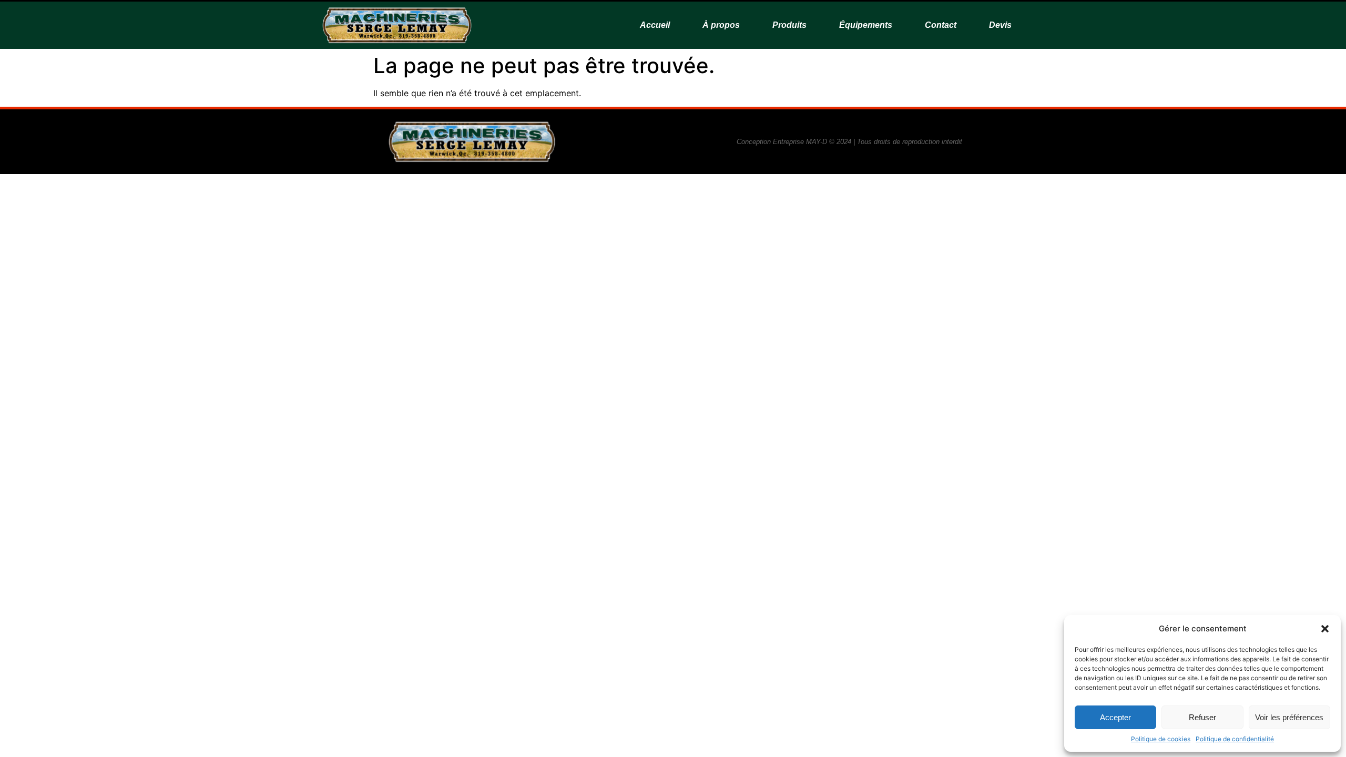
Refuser (1202, 717)
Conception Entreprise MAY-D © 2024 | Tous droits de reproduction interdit (849, 142)
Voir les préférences (1289, 717)
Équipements (865, 25)
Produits (789, 25)
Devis (1000, 25)
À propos (721, 25)
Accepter (1115, 717)
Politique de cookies (1160, 739)
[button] (1325, 628)
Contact (940, 25)
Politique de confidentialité (1235, 739)
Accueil (655, 25)
